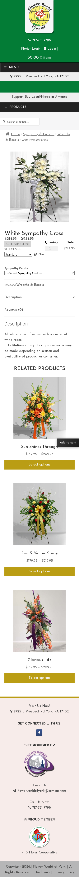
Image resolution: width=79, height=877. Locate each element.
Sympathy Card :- (16, 268)
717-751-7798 (41, 40)
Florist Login (30, 49)
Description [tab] (13, 297)
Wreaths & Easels (30, 285)
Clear (41, 254)
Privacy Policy (63, 872)
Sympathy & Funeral (38, 134)
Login (51, 49)
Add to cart (68, 442)
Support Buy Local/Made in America (39, 97)
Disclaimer (42, 872)
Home (15, 134)
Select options (39, 464)
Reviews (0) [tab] (13, 310)
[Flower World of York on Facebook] (39, 732)
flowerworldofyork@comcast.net (41, 791)
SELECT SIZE (12, 249)
